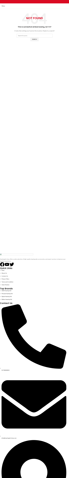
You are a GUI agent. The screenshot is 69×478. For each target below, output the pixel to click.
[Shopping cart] (67, 6)
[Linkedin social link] (37, 2)
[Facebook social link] (30, 2)
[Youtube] (7, 264)
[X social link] (32, 2)
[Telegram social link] (39, 2)
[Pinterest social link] (35, 2)
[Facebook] (2, 264)
